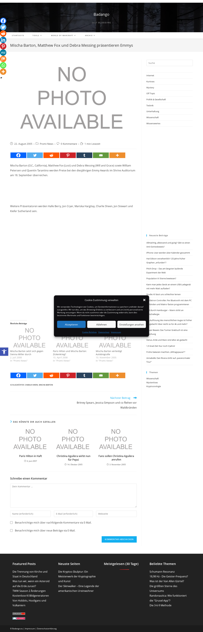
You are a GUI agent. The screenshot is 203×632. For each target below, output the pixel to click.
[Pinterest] (68, 155)
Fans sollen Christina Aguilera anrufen (116, 457)
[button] (4, 352)
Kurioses (150, 81)
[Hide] (1, 78)
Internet (150, 75)
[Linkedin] (3, 40)
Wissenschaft (152, 117)
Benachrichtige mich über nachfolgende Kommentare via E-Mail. (53, 522)
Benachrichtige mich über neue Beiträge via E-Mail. (45, 530)
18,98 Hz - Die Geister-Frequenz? (169, 576)
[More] (117, 155)
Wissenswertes (153, 123)
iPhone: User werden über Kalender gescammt (168, 252)
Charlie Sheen (31, 385)
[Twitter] (35, 155)
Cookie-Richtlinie (89, 332)
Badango (101, 14)
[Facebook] (18, 155)
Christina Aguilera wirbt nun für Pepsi (73, 457)
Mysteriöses (152, 382)
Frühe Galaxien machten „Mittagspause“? (165, 352)
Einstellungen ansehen (131, 324)
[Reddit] (51, 155)
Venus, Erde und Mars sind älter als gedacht (166, 339)
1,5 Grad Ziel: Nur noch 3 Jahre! (160, 346)
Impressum (116, 332)
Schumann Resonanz (162, 571)
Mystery (150, 87)
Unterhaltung (152, 111)
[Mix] (3, 59)
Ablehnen (101, 324)
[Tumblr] (84, 155)
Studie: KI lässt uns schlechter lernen (163, 294)
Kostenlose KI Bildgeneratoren (31, 595)
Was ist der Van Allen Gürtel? (167, 581)
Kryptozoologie (153, 386)
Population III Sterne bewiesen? (161, 278)
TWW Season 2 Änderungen (29, 591)
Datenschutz (103, 332)
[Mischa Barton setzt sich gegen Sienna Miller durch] (30, 338)
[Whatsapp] (3, 65)
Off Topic (150, 93)
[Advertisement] (73, 188)
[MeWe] (3, 52)
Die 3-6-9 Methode (160, 605)
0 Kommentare (69, 143)
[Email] (101, 155)
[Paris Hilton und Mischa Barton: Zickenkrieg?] (73, 338)
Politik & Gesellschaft (156, 99)
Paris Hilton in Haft (30, 456)
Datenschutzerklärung (47, 628)
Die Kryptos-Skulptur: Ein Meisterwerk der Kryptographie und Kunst (77, 576)
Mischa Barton (46, 385)
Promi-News (46, 143)
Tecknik (150, 105)
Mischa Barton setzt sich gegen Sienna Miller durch (26, 353)
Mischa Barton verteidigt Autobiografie (109, 353)
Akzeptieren (71, 324)
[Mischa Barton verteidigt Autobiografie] (115, 338)
